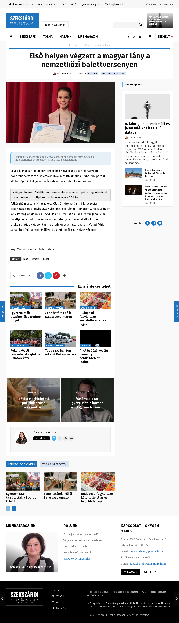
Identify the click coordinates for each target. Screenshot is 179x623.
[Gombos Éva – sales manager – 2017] (32, 552)
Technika (85, 345)
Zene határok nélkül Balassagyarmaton (59, 315)
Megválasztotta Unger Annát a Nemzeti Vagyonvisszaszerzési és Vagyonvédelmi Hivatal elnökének (156, 193)
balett (46, 258)
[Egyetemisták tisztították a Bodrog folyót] (26, 300)
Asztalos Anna (44, 432)
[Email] (54, 438)
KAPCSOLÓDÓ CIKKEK (21, 464)
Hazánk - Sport (20, 345)
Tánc (25, 258)
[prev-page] (8, 508)
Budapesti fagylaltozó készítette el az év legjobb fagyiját (97, 497)
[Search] (140, 25)
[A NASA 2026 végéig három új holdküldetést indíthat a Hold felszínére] (95, 338)
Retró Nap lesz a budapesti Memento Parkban (155, 173)
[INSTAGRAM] (155, 572)
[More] (64, 275)
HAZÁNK (86, 45)
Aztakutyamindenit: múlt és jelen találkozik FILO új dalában (159, 20)
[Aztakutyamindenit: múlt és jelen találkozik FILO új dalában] (147, 106)
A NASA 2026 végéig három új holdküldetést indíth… (94, 356)
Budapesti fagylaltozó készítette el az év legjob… (93, 318)
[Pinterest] (56, 275)
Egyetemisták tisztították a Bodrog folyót (25, 316)
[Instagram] (134, 36)
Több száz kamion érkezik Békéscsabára (60, 352)
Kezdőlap (73, 45)
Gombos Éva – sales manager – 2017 (31, 567)
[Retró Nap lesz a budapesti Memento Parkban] (133, 173)
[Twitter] (48, 275)
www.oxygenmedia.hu (77, 558)
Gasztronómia (88, 308)
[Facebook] (128, 36)
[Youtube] (140, 36)
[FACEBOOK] (150, 572)
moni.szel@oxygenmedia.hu (146, 551)
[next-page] (14, 508)
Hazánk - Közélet (21, 308)
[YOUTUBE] (146, 572)
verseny (35, 258)
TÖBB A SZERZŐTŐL (54, 464)
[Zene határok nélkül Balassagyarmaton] (60, 300)
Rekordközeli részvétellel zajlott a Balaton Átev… (25, 354)
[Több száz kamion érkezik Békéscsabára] (60, 338)
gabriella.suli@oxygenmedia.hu (148, 563)
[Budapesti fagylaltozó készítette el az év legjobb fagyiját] (95, 300)
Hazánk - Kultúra (113, 73)
